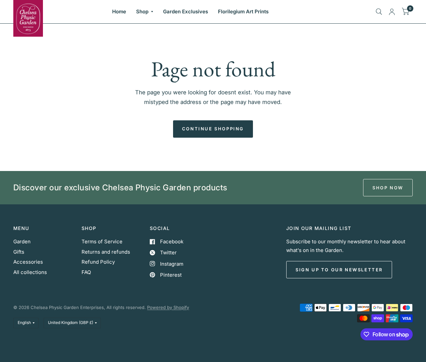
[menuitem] (119, 11)
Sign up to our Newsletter (339, 269)
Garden (22, 241)
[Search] (378, 11)
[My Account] (391, 11)
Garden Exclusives (185, 11)
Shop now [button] (387, 187)
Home (119, 11)
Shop (142, 11)
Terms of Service (102, 241)
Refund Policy (98, 262)
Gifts (18, 252)
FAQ (86, 272)
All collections (30, 272)
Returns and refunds (106, 252)
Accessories (28, 262)
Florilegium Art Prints (243, 11)
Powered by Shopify (168, 307)
